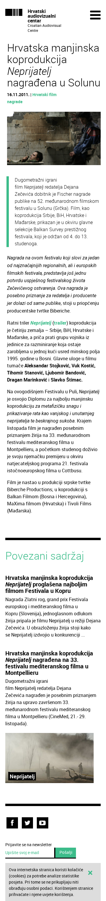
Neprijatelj (40, 323)
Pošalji (65, 852)
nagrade (14, 101)
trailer (60, 323)
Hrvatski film (44, 94)
